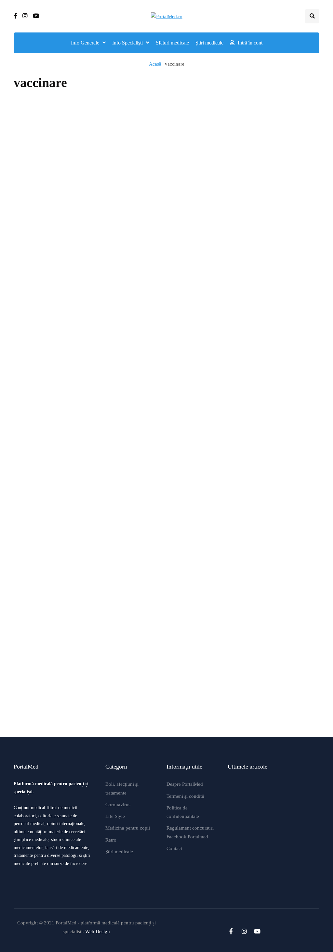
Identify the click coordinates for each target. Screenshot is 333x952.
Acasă (155, 64)
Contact (174, 848)
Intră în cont (250, 42)
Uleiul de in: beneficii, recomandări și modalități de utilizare (295, 291)
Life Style (115, 816)
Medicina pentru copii (127, 828)
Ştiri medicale (209, 42)
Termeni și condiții (185, 796)
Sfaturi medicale (172, 42)
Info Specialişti (127, 42)
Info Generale (85, 42)
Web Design (97, 931)
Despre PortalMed (184, 784)
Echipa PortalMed (33, 213)
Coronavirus (117, 804)
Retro (110, 840)
